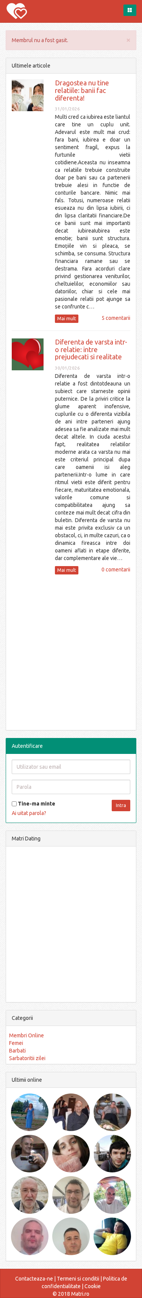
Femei (16, 1043)
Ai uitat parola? (29, 813)
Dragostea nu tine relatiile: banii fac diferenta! (82, 90)
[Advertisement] (71, 651)
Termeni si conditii (78, 1279)
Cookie (92, 1286)
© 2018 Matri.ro (71, 1294)
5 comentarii (115, 318)
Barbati (17, 1051)
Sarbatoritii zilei (27, 1058)
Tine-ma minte (36, 804)
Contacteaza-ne (34, 1279)
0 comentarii (115, 569)
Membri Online (26, 1035)
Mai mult (66, 318)
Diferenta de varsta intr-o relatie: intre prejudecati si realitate (91, 349)
